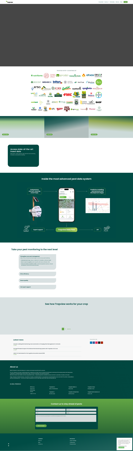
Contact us (40, 444)
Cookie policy (72, 442)
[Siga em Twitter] (99, 343)
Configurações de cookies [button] (122, 445)
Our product (101, 1)
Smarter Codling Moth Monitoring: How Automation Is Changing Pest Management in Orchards (36, 344)
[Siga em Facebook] (94, 343)
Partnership (112, 1)
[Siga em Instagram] (96, 343)
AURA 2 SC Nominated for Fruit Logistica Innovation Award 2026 (29, 353)
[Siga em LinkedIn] (91, 343)
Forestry (45, 323)
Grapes (66, 323)
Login (125, 1)
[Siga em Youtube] (102, 343)
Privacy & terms (73, 444)
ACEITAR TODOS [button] (121, 447)
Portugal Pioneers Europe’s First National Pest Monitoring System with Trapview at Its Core (35, 348)
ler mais (15, 345)
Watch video (5, 134)
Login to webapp (73, 440)
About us (117, 1)
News (121, 1)
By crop (106, 1)
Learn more (49, 134)
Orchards (88, 323)
